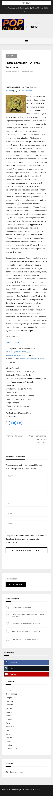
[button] (25, 11)
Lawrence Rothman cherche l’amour (26, 639)
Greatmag (28, 790)
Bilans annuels (11, 694)
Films (8, 723)
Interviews (10, 727)
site (15, 90)
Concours (9, 705)
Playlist (8, 741)
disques (9, 712)
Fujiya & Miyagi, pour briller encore (26, 631)
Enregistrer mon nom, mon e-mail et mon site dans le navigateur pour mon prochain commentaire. (25, 539)
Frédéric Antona (11, 71)
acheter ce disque (25, 90)
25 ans (8, 690)
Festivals (9, 719)
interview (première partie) (16, 352)
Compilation (10, 697)
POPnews (32, 26)
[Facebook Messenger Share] (19, 423)
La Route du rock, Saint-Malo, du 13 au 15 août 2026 (26, 8)
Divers (8, 716)
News (8, 734)
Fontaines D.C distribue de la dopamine (27, 624)
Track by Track (11, 748)
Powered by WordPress (10, 790)
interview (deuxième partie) (16, 355)
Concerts (9, 701)
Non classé (10, 737)
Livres (8, 730)
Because (9, 90)
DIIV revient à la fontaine (21, 607)
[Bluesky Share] (13, 423)
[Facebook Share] (8, 423)
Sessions (9, 745)
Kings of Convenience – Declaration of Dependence (38, 439)
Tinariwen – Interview (14, 436)
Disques (11, 56)
